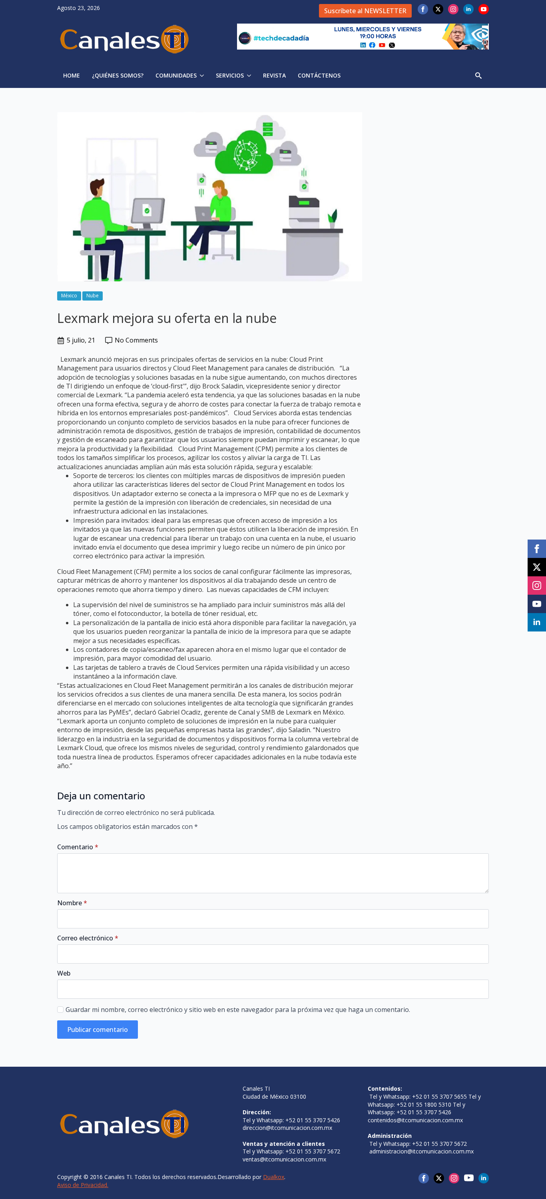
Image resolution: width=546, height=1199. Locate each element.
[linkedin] (468, 9)
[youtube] (483, 9)
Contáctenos (319, 75)
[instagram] (453, 9)
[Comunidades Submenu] (203, 75)
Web (63, 973)
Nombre (72, 903)
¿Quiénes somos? (117, 75)
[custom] (469, 1178)
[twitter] (438, 9)
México (69, 295)
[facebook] (423, 9)
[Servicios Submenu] (250, 75)
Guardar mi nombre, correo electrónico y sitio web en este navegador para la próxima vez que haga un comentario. (238, 1009)
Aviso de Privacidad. (82, 1185)
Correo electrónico (87, 938)
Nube (92, 295)
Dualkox (273, 1177)
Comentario (77, 847)
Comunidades (176, 75)
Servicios (230, 75)
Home (71, 75)
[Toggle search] (478, 75)
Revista (274, 75)
